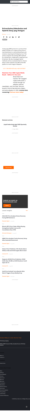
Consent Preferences (4, 395)
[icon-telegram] (3, 349)
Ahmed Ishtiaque (7, 233)
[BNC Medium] (13, 349)
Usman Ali (5, 254)
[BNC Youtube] (11, 349)
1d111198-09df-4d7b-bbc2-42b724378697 (14, 68)
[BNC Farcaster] (18, 349)
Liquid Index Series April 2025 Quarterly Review (15, 125)
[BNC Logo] (15, 335)
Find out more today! (17, 92)
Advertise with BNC (15, 25)
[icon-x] (8, 349)
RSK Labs (4, 34)
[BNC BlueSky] (16, 349)
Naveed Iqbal (5, 221)
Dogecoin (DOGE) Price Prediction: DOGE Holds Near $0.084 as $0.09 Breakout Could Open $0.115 (14, 260)
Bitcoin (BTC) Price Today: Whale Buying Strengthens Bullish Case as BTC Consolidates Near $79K (13, 228)
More (27, 210)
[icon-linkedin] (6, 349)
